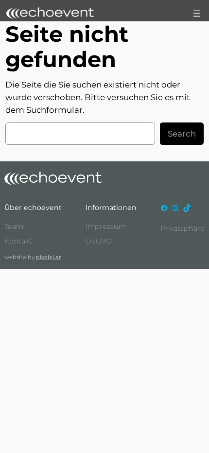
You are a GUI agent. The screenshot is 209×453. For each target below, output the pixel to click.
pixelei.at (48, 257)
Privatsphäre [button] (182, 228)
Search (182, 134)
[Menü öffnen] (197, 13)
